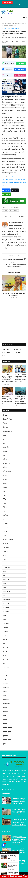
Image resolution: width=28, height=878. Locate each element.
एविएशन (5, 459)
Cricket (5, 415)
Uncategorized (8, 431)
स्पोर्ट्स (5, 724)
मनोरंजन (5, 627)
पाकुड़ (4, 595)
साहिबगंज (5, 712)
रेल (4, 664)
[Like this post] (16, 216)
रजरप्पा (5, 640)
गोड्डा (4, 511)
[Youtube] (13, 789)
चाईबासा (5, 523)
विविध (4, 680)
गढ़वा (4, 495)
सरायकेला (6, 700)
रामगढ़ (5, 656)
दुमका (4, 559)
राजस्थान (5, 652)
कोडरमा (5, 475)
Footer (5, 423)
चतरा (4, 519)
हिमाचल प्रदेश (7, 740)
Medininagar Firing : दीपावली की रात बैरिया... (13, 873)
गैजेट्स (5, 507)
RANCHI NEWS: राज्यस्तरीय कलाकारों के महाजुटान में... (12, 857)
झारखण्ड (5, 543)
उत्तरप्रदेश (6, 447)
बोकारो (5, 619)
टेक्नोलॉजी (6, 547)
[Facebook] (3, 789)
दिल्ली (4, 555)
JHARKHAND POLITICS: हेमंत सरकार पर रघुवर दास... (12, 865)
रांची (4, 644)
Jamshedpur (5, 207)
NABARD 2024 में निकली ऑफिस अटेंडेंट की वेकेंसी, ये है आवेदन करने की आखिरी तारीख (18, 811)
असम (4, 443)
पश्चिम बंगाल (6, 591)
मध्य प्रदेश (6, 623)
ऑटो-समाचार (6, 463)
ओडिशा (5, 467)
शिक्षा (4, 696)
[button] (14, 2)
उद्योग (4, 455)
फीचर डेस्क (6, 603)
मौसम (4, 636)
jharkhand (5, 210)
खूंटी (4, 491)
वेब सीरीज (6, 688)
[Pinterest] (10, 789)
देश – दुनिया (6, 567)
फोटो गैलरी (6, 607)
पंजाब (4, 583)
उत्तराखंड (5, 451)
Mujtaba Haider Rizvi (12, 41)
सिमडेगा (5, 720)
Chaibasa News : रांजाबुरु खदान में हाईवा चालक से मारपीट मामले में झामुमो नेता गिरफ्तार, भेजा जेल (7, 400)
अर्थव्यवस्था (6, 439)
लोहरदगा (5, 676)
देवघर (4, 563)
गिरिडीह (5, 499)
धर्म (4, 575)
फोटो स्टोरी (6, 611)
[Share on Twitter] (19, 216)
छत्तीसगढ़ (5, 527)
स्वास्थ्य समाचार (7, 728)
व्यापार (5, 692)
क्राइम (5, 483)
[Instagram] (8, 789)
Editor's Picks (8, 419)
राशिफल (5, 660)
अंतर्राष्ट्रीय (6, 435)
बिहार (4, 615)
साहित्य (5, 708)
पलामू (4, 587)
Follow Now (20, 69)
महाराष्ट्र (5, 632)
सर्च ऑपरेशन (6, 704)
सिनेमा (4, 716)
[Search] (26, 18)
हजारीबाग (5, 736)
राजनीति (5, 648)
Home (3, 23)
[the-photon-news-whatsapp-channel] (14, 199)
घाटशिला (5, 515)
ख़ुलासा (5, 487)
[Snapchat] (16, 789)
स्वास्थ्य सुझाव (7, 732)
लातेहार (5, 672)
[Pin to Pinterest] (21, 216)
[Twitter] (5, 789)
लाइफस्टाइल (6, 668)
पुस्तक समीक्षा (6, 599)
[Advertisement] (14, 324)
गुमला (4, 503)
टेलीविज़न (5, 551)
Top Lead (6, 427)
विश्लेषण (5, 684)
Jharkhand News (14, 210)
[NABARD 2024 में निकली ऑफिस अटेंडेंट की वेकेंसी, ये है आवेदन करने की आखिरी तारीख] (6, 812)
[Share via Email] (22, 216)
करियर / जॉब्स (7, 471)
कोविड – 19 (6, 479)
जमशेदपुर (5, 531)
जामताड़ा (5, 535)
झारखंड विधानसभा (8, 539)
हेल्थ (4, 744)
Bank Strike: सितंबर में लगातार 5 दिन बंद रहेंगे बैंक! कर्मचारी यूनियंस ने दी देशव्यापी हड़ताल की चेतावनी (20, 377)
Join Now (21, 63)
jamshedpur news (15, 207)
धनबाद (5, 571)
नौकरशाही (6, 579)
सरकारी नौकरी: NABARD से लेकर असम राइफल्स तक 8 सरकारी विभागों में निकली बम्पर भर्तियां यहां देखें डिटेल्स (18, 800)
